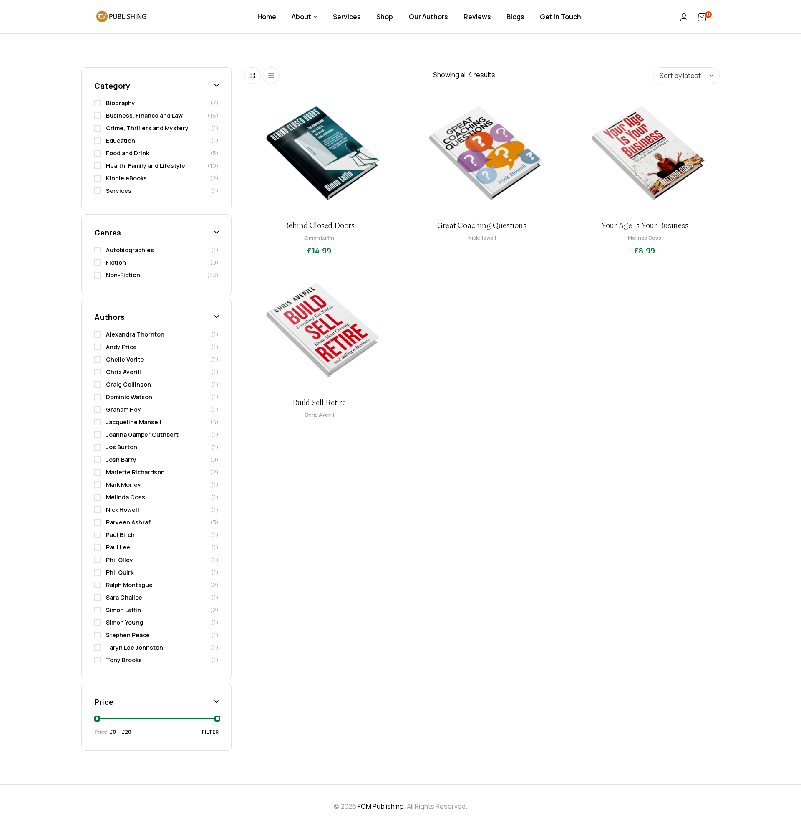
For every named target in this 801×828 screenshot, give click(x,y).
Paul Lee (118, 547)
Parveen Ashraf (128, 522)
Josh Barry (121, 459)
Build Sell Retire (319, 402)
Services (118, 191)
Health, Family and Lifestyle (145, 166)
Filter (210, 731)
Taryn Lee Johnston (134, 647)
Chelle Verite (125, 359)
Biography (120, 103)
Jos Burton (121, 447)
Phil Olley (119, 560)
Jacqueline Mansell (133, 422)
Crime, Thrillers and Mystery (147, 128)
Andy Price (121, 347)
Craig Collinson (128, 384)
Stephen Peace (128, 635)
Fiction (116, 262)
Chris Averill (319, 414)
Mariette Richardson (135, 472)
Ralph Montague (129, 585)
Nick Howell (482, 237)
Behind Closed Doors (319, 225)
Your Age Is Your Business (644, 225)
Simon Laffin (319, 237)
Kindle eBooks (126, 178)
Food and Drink (127, 153)
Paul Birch (120, 535)
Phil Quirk (120, 572)
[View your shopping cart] (702, 16)
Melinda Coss (644, 237)
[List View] (271, 75)
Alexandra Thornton (135, 334)
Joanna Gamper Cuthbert (142, 434)
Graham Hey (123, 409)
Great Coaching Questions (481, 225)
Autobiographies (130, 250)
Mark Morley (123, 485)
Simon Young (124, 622)
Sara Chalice (124, 597)
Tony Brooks (124, 660)
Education (120, 140)
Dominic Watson (129, 397)
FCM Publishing (381, 806)
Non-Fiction (123, 275)
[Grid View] (252, 75)
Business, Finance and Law (144, 115)
